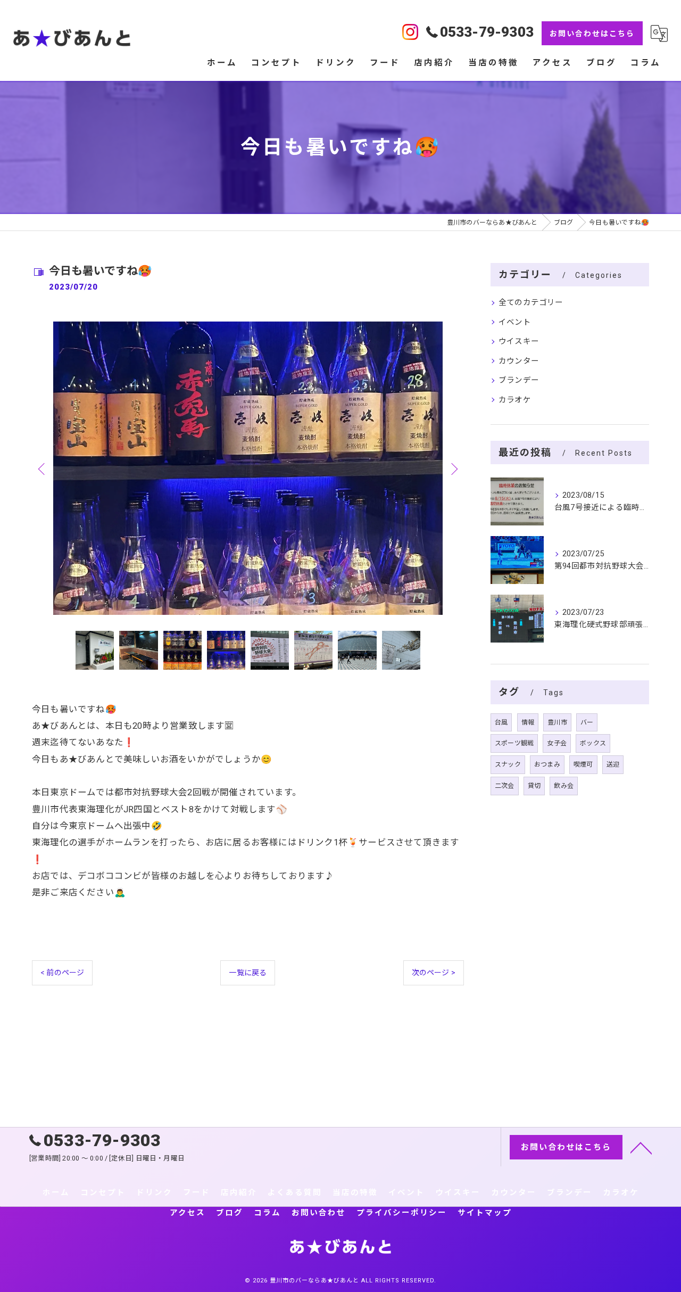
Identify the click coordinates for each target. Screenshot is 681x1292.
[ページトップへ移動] (641, 1147)
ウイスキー (519, 341)
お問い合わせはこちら (592, 33)
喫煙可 (583, 764)
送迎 (613, 764)
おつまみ (547, 764)
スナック (508, 764)
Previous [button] (42, 468)
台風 (501, 722)
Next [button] (453, 468)
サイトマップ (485, 1212)
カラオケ (515, 400)
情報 (527, 722)
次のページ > (433, 972)
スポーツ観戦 (514, 743)
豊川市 (557, 722)
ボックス (593, 743)
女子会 (557, 743)
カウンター (519, 361)
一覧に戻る (248, 972)
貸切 (534, 785)
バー (586, 722)
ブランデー (519, 380)
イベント (515, 322)
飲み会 (564, 785)
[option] (248, 468)
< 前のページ (62, 972)
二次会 (504, 785)
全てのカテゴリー (531, 302)
